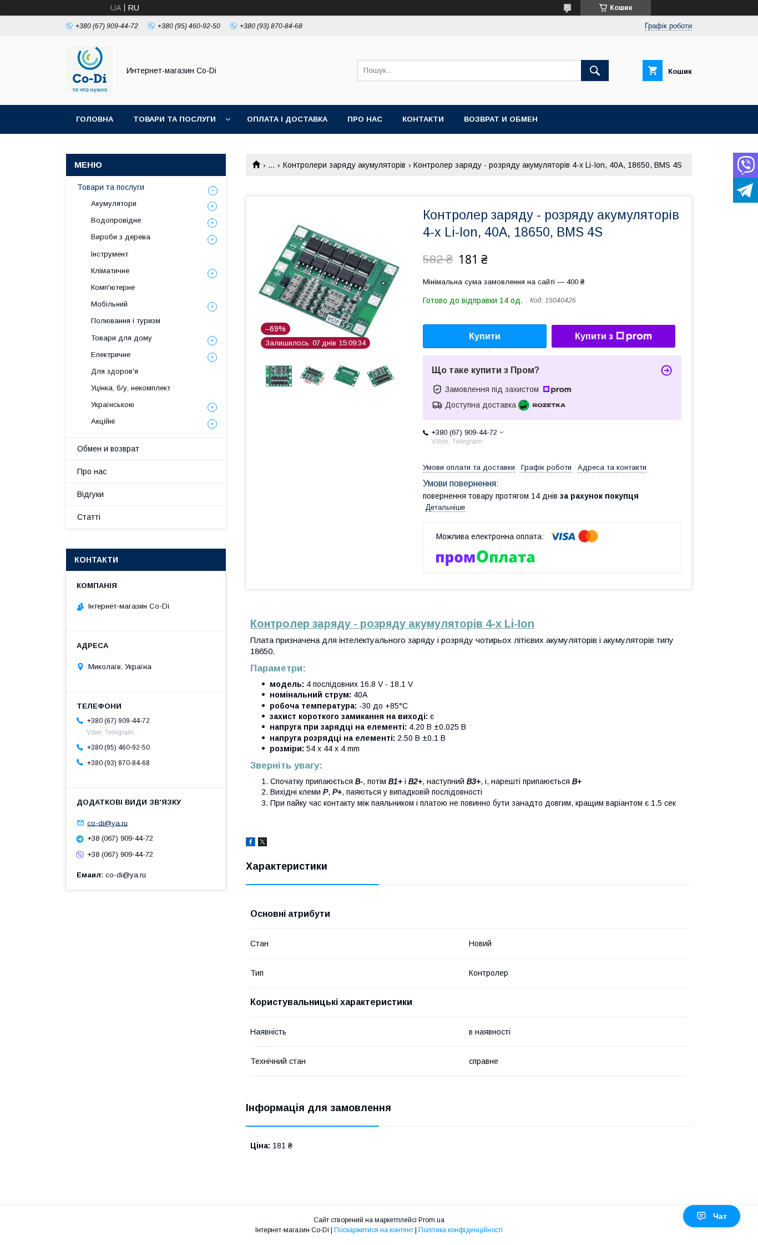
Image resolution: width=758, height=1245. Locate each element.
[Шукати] (595, 70)
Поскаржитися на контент (373, 1230)
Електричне (110, 354)
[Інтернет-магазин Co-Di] (89, 90)
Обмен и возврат (108, 448)
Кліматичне (110, 271)
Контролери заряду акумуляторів (344, 164)
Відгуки (90, 494)
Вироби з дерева (120, 237)
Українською (112, 404)
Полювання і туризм (125, 321)
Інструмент (109, 254)
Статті (88, 517)
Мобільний (109, 304)
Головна (94, 119)
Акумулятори (114, 203)
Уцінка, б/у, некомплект (130, 388)
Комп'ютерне (113, 287)
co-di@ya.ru (107, 823)
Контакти (423, 119)
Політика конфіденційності (460, 1230)
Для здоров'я (114, 371)
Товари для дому (121, 338)
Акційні (103, 421)
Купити (485, 336)
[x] (262, 843)
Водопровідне (116, 220)
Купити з (594, 336)
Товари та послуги (174, 119)
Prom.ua (431, 1220)
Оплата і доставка (287, 119)
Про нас (364, 119)
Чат (720, 1216)
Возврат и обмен (501, 119)
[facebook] (250, 843)
